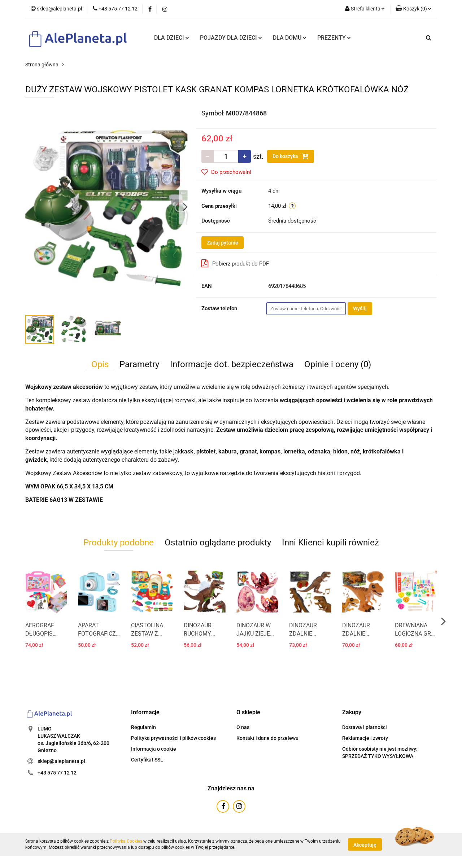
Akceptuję (364, 844)
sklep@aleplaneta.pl (61, 761)
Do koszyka (286, 156)
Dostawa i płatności (364, 727)
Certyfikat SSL (147, 760)
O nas (242, 727)
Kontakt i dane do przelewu (267, 738)
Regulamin (143, 727)
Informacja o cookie (153, 749)
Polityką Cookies (126, 841)
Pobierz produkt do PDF (240, 263)
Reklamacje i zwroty (365, 738)
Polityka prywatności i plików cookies (173, 738)
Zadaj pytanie (222, 243)
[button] (413, 9)
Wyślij (360, 308)
